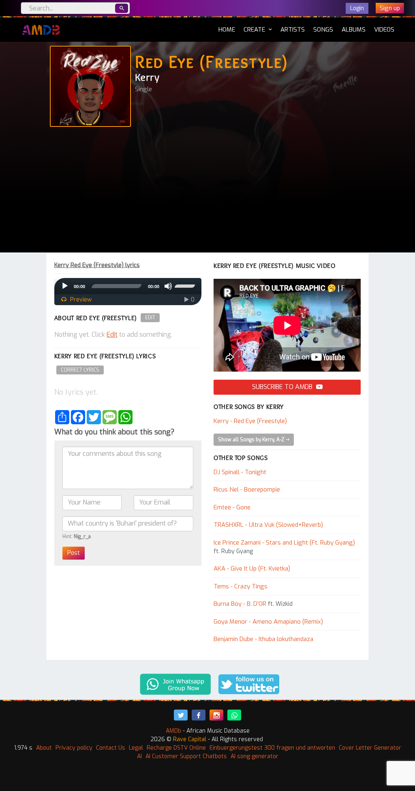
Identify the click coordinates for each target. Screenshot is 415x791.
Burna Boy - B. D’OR (240, 604)
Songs (323, 30)
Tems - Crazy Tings (240, 586)
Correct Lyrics (80, 370)
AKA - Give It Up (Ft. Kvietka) (252, 568)
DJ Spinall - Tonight (240, 472)
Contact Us (110, 748)
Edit (150, 317)
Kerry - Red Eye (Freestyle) (250, 421)
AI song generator (254, 756)
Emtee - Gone (232, 507)
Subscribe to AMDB (283, 387)
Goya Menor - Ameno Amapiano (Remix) (268, 622)
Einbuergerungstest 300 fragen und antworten (272, 748)
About (44, 748)
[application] (127, 286)
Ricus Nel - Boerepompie (247, 489)
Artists (292, 30)
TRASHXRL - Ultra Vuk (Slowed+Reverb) (268, 525)
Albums (354, 30)
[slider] (186, 285)
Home (226, 29)
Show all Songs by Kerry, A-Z (252, 439)
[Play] (65, 286)
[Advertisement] (207, 191)
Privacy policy (74, 748)
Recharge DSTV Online (176, 748)
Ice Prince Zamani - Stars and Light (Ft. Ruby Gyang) (284, 543)
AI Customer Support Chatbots (186, 756)
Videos (384, 30)
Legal (136, 748)
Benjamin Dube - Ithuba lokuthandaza (263, 639)
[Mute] (168, 286)
